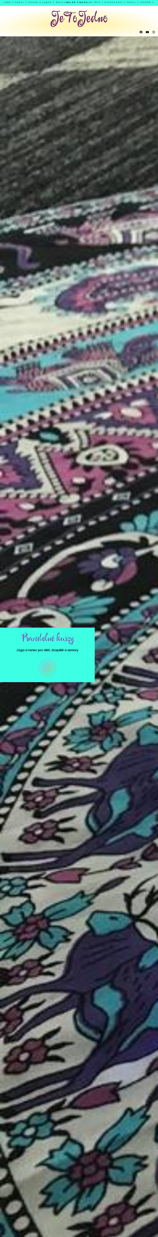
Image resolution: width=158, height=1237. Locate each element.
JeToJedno (79, 18)
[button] (61, 32)
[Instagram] (153, 32)
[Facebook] (141, 32)
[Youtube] (147, 32)
